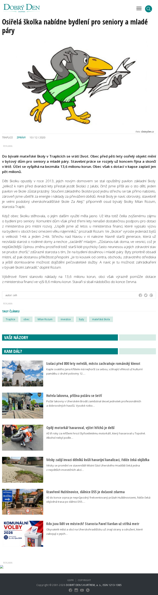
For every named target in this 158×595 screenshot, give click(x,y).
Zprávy (21, 137)
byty (81, 319)
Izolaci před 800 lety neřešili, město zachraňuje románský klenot (93, 363)
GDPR (70, 580)
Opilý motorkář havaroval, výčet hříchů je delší (80, 427)
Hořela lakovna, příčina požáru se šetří (74, 395)
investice (66, 319)
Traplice (10, 319)
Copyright (84, 580)
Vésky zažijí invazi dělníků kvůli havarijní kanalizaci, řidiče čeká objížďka (97, 459)
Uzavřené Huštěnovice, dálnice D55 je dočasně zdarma (85, 491)
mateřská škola (101, 319)
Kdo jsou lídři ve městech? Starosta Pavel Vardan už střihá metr (92, 523)
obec (26, 319)
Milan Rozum (45, 319)
